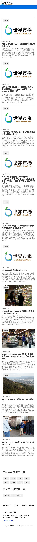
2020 (6, 483)
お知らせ (8, 495)
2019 (13, 483)
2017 (26, 483)
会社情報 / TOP (7, 505)
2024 (6, 479)
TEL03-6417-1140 (8, 520)
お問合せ (31, 505)
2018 (19, 483)
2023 (13, 479)
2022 (19, 479)
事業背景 (24, 505)
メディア (18, 495)
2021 (26, 479)
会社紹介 (16, 505)
